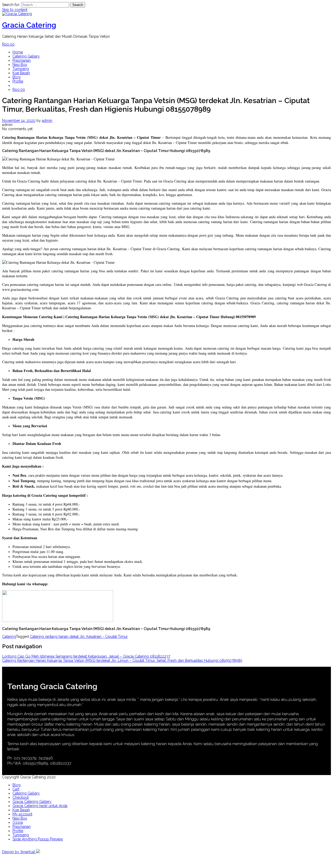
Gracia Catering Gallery (32, 802)
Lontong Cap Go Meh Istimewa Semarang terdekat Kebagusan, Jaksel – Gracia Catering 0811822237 (86, 656)
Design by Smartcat (19, 852)
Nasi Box (19, 64)
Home (17, 52)
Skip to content (14, 10)
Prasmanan (21, 60)
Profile (17, 81)
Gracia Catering (29, 25)
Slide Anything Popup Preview (37, 839)
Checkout (20, 797)
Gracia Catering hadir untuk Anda (39, 806)
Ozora (17, 822)
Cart (15, 789)
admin (47, 120)
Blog (16, 77)
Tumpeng (20, 69)
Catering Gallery (26, 56)
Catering (9, 636)
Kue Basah (21, 73)
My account (22, 814)
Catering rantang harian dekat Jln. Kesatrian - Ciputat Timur (79, 636)
